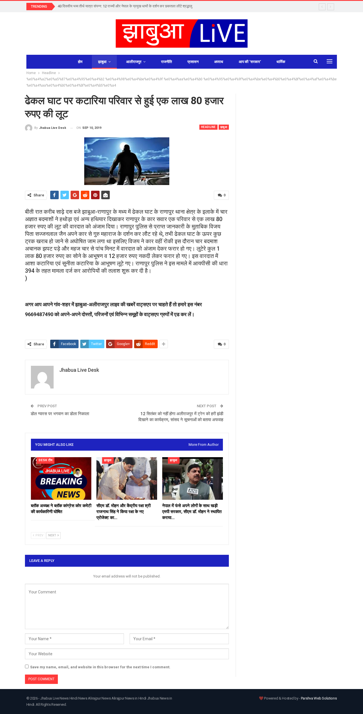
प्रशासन (193, 62)
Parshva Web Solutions (319, 698)
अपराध (218, 62)
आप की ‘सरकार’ (250, 62)
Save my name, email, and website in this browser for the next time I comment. (100, 667)
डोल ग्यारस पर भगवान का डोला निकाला (60, 413)
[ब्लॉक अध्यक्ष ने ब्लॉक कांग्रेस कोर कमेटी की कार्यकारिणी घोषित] (61, 478)
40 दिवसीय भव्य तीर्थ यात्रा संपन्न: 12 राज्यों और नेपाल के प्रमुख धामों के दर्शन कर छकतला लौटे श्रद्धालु (125, 6)
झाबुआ (102, 62)
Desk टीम (46, 460)
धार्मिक (281, 62)
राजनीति (166, 62)
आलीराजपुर (134, 62)
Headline (208, 127)
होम (80, 62)
